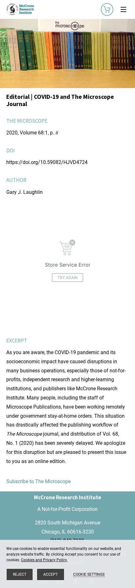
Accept (50, 574)
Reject (19, 574)
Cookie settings (89, 574)
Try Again (67, 277)
